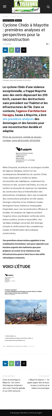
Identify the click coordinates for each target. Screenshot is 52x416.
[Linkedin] (5, 50)
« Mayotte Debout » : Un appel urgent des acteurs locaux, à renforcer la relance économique (38, 384)
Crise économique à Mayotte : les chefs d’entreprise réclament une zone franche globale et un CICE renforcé (14, 385)
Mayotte (18, 20)
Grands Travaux (16, 16)
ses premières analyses (18, 119)
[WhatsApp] (11, 50)
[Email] (23, 50)
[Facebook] (17, 50)
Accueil (5, 16)
